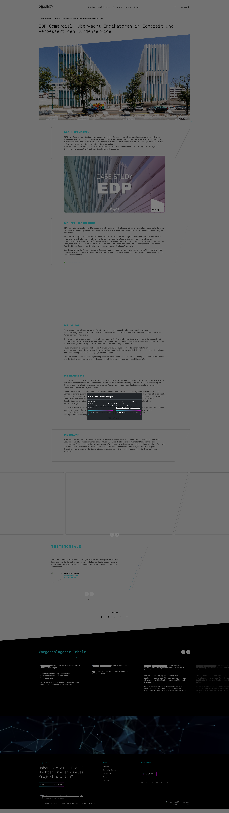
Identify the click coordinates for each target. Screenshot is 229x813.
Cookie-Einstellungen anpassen (128, 408)
